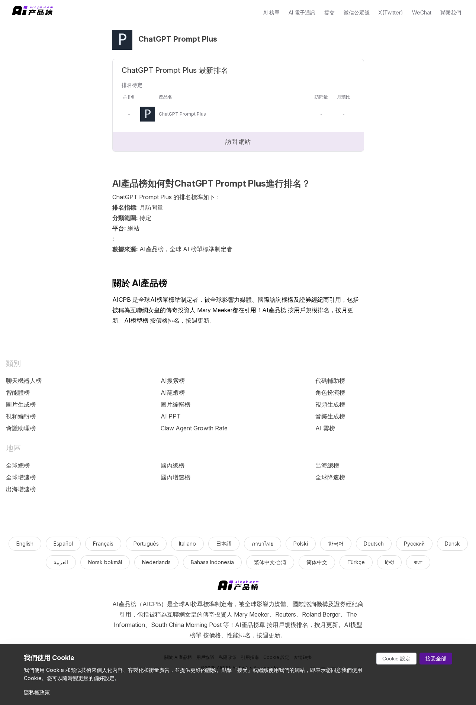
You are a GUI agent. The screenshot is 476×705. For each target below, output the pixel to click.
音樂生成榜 (330, 416)
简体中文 (316, 562)
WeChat (421, 12)
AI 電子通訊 (302, 12)
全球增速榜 (21, 477)
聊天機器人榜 (24, 380)
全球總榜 (18, 465)
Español (63, 543)
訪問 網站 (238, 141)
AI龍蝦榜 (173, 392)
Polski (300, 543)
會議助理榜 (21, 428)
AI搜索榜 (173, 380)
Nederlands (156, 562)
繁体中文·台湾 (270, 562)
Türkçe (356, 562)
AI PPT (171, 416)
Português (146, 543)
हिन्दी (389, 562)
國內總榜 (172, 465)
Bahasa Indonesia (212, 562)
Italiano (187, 543)
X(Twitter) (391, 12)
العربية (61, 562)
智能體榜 (18, 392)
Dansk (452, 543)
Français (103, 543)
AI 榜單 (271, 12)
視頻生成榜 (330, 404)
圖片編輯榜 (175, 404)
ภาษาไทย (262, 543)
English (24, 543)
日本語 (224, 543)
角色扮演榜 (330, 392)
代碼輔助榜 (330, 380)
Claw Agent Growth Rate (194, 428)
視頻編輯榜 (21, 416)
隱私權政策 (37, 692)
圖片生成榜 (21, 404)
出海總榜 (327, 465)
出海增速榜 (21, 489)
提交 (329, 12)
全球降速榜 (330, 477)
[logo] (238, 587)
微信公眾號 (357, 12)
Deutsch (374, 543)
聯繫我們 (450, 12)
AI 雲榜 (325, 428)
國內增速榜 (175, 477)
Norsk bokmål (105, 562)
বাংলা (418, 562)
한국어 (336, 543)
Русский (414, 543)
